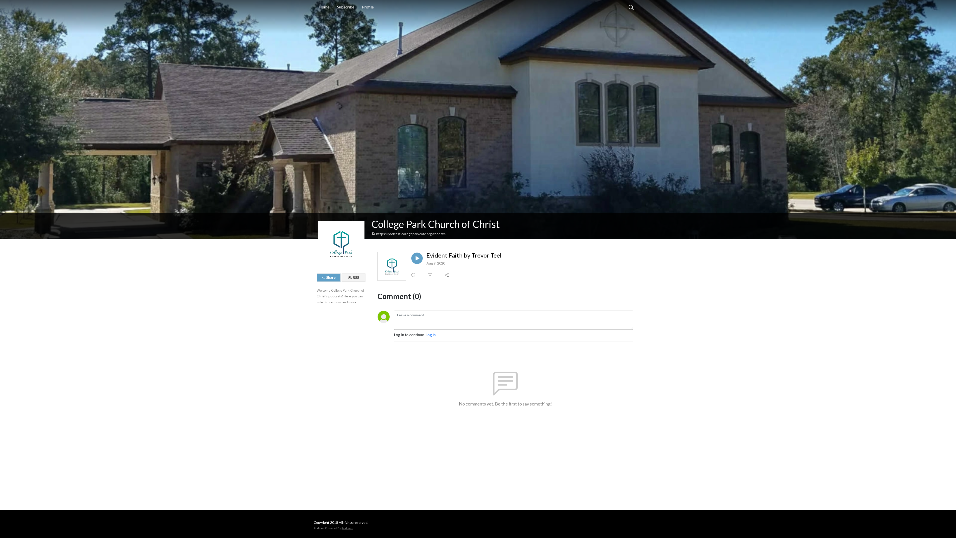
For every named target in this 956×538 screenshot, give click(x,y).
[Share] (447, 275)
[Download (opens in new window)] (430, 275)
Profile (368, 6)
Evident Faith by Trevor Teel (463, 255)
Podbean (347, 528)
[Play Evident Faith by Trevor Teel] (417, 258)
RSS (356, 277)
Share (331, 277)
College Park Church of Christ (435, 224)
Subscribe (345, 6)
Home (324, 6)
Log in (430, 334)
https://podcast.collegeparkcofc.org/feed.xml (411, 234)
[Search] (631, 7)
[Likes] (414, 275)
